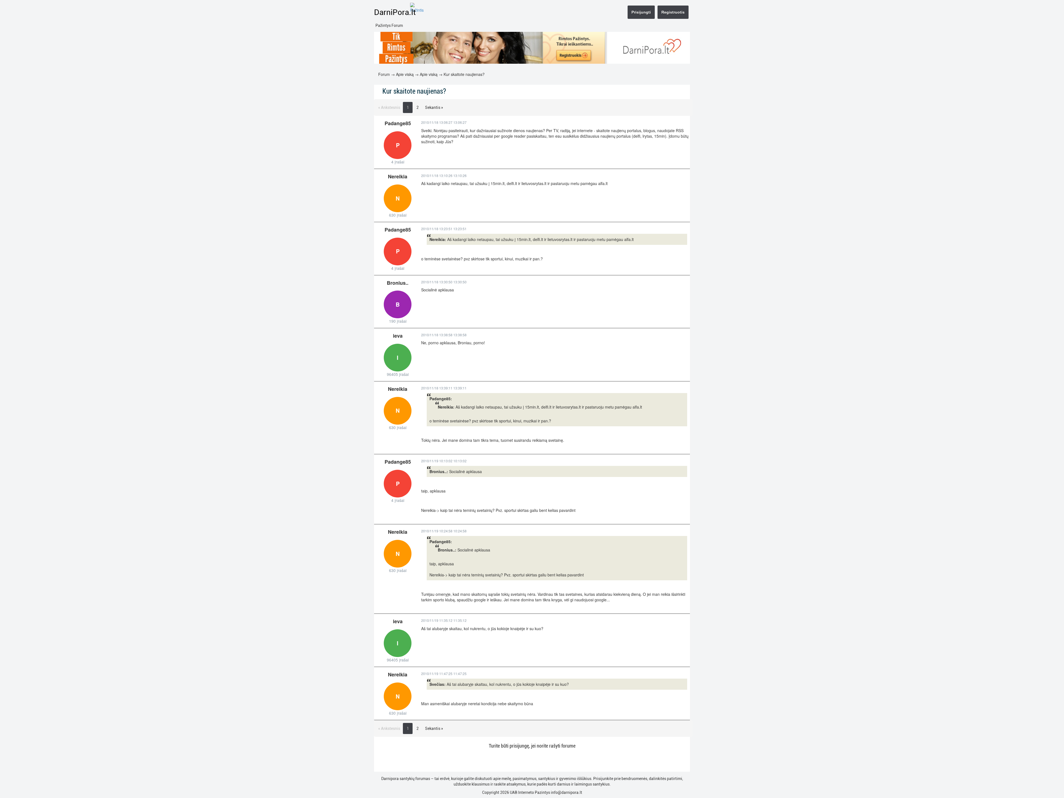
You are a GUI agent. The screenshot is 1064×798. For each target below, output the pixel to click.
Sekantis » (434, 107)
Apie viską (405, 74)
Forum (384, 74)
